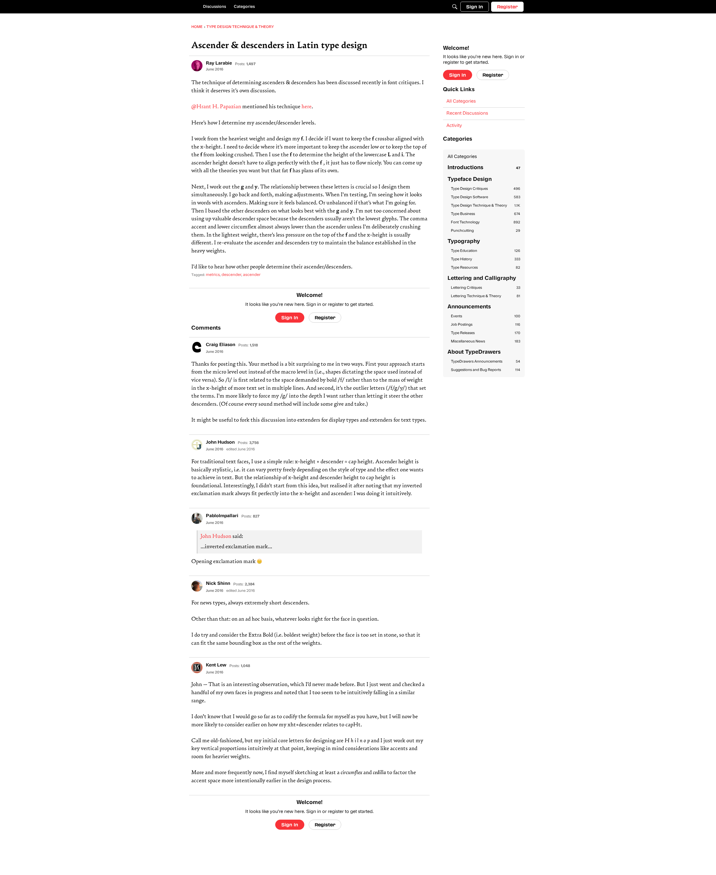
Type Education (485, 251)
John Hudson (216, 536)
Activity (454, 126)
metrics (213, 275)
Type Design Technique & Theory (485, 205)
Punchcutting (485, 231)
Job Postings (485, 325)
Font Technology (485, 222)
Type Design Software (485, 197)
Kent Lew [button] (216, 665)
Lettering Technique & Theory (485, 296)
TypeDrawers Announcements (485, 361)
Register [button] (325, 317)
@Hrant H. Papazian (216, 107)
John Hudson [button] (220, 442)
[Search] (455, 7)
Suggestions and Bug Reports (485, 370)
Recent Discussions (467, 113)
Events (485, 316)
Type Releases (485, 333)
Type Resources (485, 267)
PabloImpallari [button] (222, 516)
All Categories (461, 101)
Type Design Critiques (485, 189)
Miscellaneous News (485, 341)
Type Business (485, 214)
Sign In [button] (289, 317)
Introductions (483, 168)
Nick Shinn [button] (218, 583)
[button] (196, 65)
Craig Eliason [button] (220, 345)
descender (231, 275)
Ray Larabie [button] (219, 63)
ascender (251, 275)
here (307, 107)
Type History (485, 259)
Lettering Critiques (485, 288)
